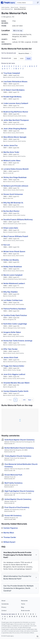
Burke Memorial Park (7, 9)
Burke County (14, 7)
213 (24, 400)
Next (29, 400)
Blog (22, 607)
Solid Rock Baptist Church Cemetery (19, 440)
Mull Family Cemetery (13, 483)
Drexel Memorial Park (13, 475)
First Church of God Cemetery (16, 507)
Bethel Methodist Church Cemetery (19, 448)
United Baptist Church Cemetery (17, 499)
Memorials (24, 600)
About (3, 600)
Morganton (23, 7)
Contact (4, 610)
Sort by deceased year (8, 53)
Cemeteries (5, 604)
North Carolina (5, 7)
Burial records (25, 610)
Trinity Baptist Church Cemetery (17, 456)
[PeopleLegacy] (8, 3)
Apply (28, 58)
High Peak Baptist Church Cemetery (19, 491)
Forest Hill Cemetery (12, 515)
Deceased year (6, 58)
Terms (23, 604)
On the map (18, 30)
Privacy (3, 607)
